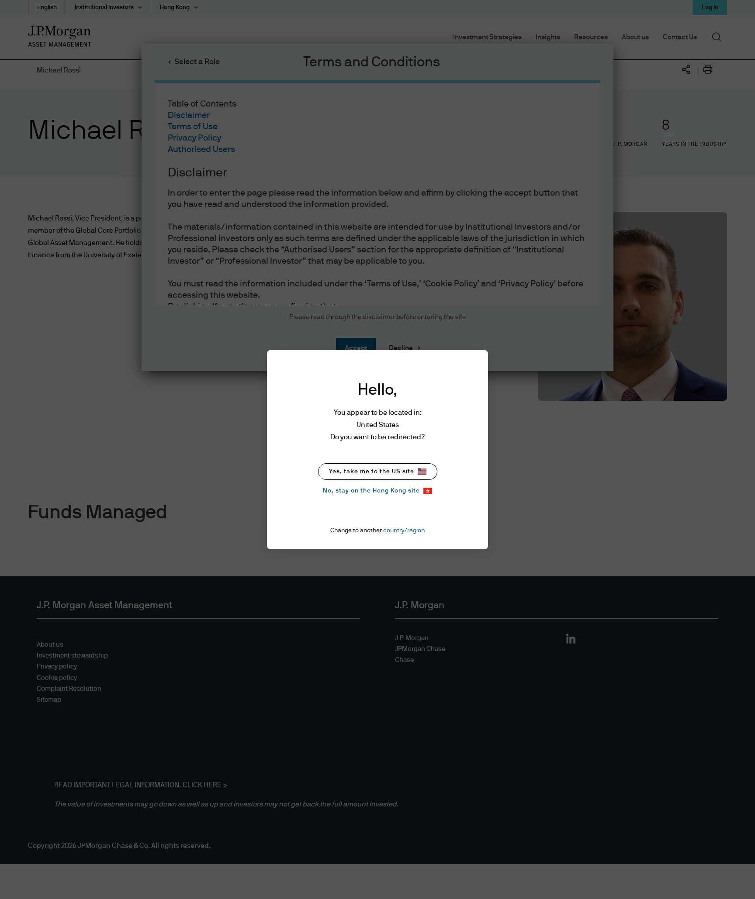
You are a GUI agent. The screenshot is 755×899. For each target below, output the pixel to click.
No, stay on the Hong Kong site (371, 491)
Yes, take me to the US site (371, 471)
